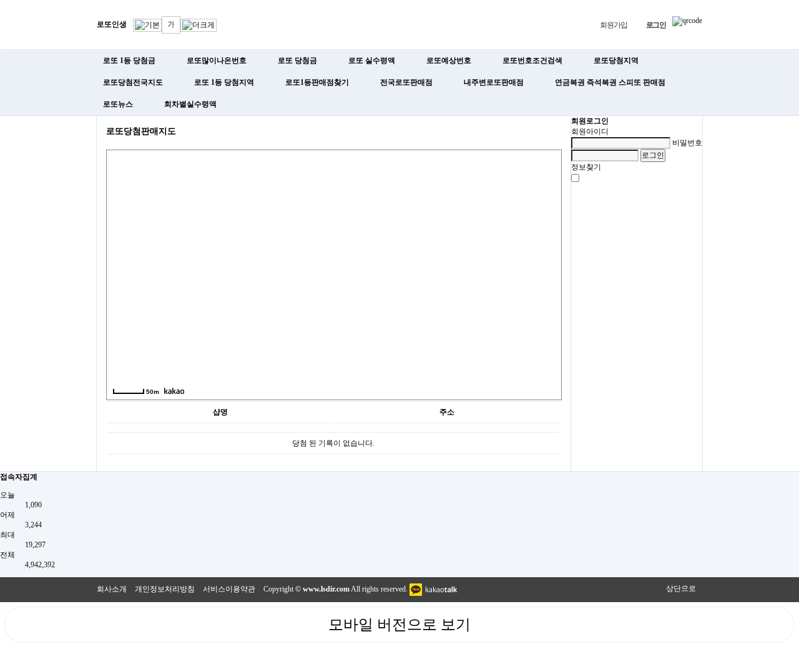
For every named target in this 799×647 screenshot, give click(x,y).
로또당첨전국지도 (133, 82)
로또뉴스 (118, 104)
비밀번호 (687, 142)
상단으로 (681, 588)
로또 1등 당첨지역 (224, 82)
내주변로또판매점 (494, 82)
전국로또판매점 (406, 82)
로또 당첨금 (297, 60)
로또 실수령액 (371, 60)
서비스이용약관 (229, 589)
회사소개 (112, 589)
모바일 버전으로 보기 (399, 624)
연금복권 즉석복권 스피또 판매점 (610, 82)
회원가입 (613, 25)
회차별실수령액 (190, 104)
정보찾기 (586, 167)
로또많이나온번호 (217, 60)
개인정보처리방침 (165, 589)
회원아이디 (590, 131)
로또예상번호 (448, 60)
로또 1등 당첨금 (129, 60)
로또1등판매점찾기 (317, 82)
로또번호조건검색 (532, 60)
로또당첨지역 (616, 60)
